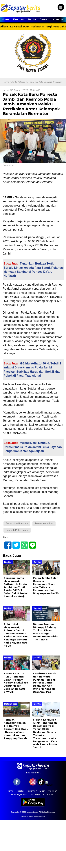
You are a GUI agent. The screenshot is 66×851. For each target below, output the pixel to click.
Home (6, 19)
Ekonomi (18, 19)
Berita (32, 19)
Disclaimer (35, 794)
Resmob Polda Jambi (17, 530)
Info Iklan (52, 790)
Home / (7, 81)
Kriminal (58, 19)
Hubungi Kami (19, 794)
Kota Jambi (44, 81)
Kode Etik (48, 794)
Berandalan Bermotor (17, 523)
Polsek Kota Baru (44, 523)
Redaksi (20, 790)
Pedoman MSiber (36, 790)
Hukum (33, 81)
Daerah (44, 19)
